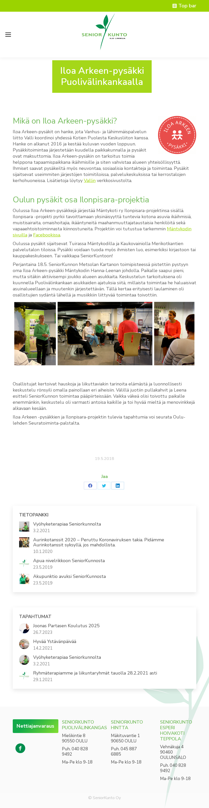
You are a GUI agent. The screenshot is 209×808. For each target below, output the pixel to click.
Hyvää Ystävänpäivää (54, 641)
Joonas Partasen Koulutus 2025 (66, 625)
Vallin (90, 180)
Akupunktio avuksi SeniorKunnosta (69, 576)
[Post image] (24, 526)
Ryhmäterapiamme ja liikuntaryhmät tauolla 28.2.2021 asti (95, 673)
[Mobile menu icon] (8, 35)
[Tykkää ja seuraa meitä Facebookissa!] (20, 748)
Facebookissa (46, 235)
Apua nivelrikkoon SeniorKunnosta (69, 560)
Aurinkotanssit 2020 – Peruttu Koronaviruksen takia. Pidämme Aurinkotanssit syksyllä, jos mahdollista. (98, 542)
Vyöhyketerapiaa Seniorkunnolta (67, 524)
